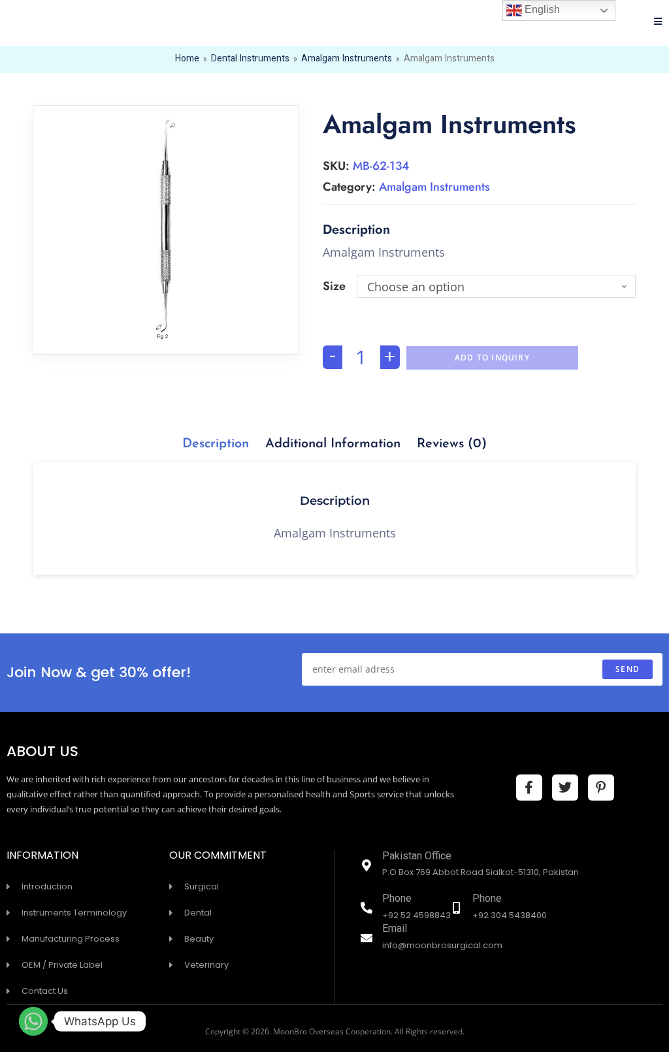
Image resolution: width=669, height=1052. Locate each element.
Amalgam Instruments (346, 59)
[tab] (215, 444)
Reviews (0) (452, 444)
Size (334, 286)
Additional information (332, 444)
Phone (397, 899)
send (627, 669)
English (541, 9)
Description (215, 444)
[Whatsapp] (33, 1021)
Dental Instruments (250, 59)
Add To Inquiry (492, 357)
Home (187, 59)
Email (394, 929)
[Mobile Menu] (658, 23)
